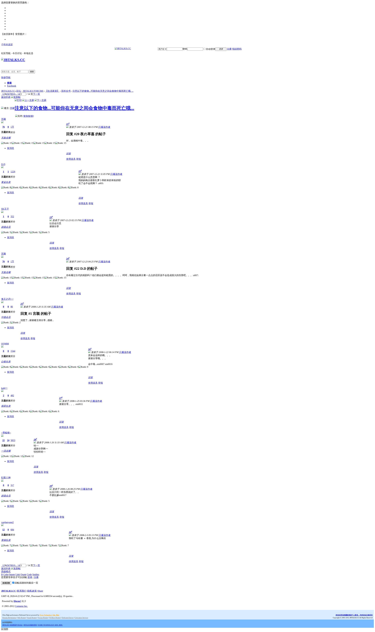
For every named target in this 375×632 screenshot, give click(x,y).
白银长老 (6, 361)
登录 (30, 577)
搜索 (32, 72)
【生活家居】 (52, 91)
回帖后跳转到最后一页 (26, 583)
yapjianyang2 (7, 522)
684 (12, 529)
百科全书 (66, 91)
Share (40, 591)
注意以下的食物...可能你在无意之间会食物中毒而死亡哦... (74, 108)
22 (3, 440)
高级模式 (6, 571)
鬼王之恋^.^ (7, 299)
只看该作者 (104, 127)
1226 (13, 171)
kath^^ (4, 388)
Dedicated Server (68, 618)
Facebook (11, 86)
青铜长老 (6, 540)
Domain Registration (9, 618)
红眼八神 (6, 477)
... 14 (17, 94)
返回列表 (6, 97)
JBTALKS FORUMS (33, 91)
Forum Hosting (43, 618)
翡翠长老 (6, 406)
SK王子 (5, 209)
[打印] (18, 100)
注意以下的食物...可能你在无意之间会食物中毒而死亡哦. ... (103, 91)
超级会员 (6, 227)
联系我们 (21, 591)
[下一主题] (40, 100)
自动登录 (210, 49)
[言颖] (2, 108)
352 (12, 216)
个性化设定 (7, 44)
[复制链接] (28, 116)
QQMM (5, 343)
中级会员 (6, 317)
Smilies (35, 574)
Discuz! (17, 601)
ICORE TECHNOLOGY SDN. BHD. (50, 625)
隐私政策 (32, 591)
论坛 (18, 91)
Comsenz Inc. (21, 606)
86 (12, 306)
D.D (3, 164)
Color (6, 574)
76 (3, 127)
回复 (68, 153)
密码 (185, 49)
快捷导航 (6, 77)
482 (12, 395)
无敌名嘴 (6, 137)
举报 (78, 159)
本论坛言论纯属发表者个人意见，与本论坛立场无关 (354, 615)
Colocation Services (81, 618)
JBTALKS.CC (8, 91)
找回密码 (237, 49)
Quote (23, 574)
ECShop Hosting (55, 618)
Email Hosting (32, 618)
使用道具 (71, 159)
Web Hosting (21, 618)
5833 (13, 440)
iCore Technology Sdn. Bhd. (49, 615)
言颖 (12, 108)
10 (14, 94)
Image (12, 574)
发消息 (10, 148)
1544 (13, 351)
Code (29, 574)
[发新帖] (16, 97)
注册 (229, 49)
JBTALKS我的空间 (30, 625)
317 (12, 485)
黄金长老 (6, 182)
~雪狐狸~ (6, 432)
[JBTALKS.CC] (123, 48)
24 (8, 440)
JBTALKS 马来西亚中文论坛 (12, 625)
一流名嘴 (6, 451)
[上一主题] (28, 100)
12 (3, 529)
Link (18, 574)
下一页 (36, 94)
